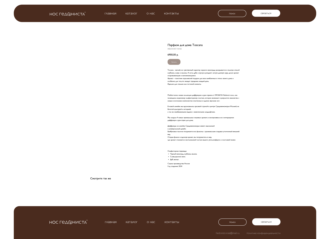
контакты (171, 13)
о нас (151, 13)
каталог (131, 13)
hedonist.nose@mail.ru (228, 233)
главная (110, 13)
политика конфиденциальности (263, 233)
